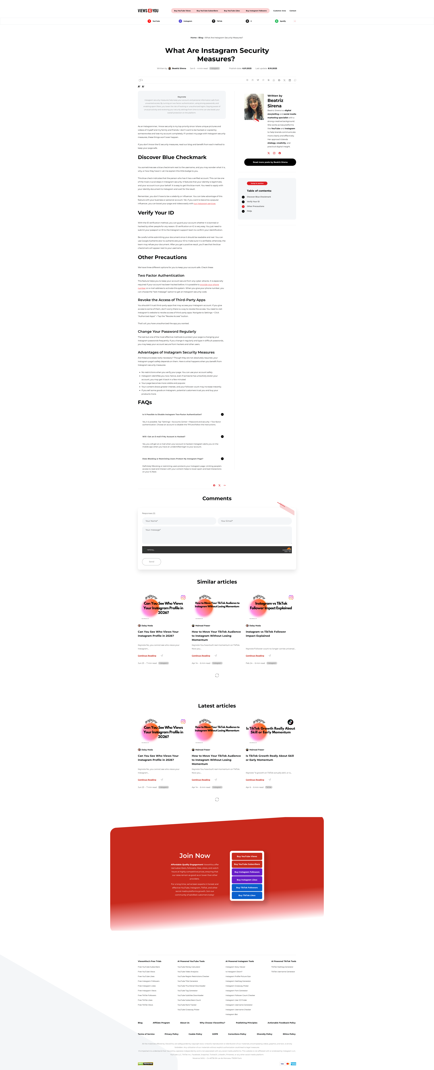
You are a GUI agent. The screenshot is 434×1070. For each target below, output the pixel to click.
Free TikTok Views (145, 1005)
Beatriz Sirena (275, 103)
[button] (294, 21)
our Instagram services (204, 203)
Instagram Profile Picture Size (238, 976)
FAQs (249, 211)
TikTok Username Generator (283, 972)
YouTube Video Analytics (188, 972)
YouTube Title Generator (188, 981)
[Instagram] (274, 153)
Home (194, 37)
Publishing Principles (246, 1023)
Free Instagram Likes (147, 986)
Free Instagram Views (147, 991)
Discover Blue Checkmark (259, 197)
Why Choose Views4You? (213, 1023)
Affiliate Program (161, 1023)
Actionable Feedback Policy (282, 1023)
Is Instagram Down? (234, 972)
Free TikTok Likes (145, 1000)
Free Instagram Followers (148, 981)
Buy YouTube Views (182, 11)
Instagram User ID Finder (236, 1000)
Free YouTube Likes (146, 976)
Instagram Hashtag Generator (238, 981)
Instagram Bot (232, 1014)
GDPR (215, 1034)
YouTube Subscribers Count (189, 1000)
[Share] (161, 655)
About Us (184, 1023)
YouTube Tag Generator (188, 991)
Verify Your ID (253, 201)
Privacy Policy (171, 1034)
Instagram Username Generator (239, 1005)
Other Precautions (256, 206)
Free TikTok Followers (147, 995)
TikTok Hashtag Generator (282, 967)
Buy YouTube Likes (232, 11)
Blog (200, 37)
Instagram (214, 68)
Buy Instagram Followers (256, 11)
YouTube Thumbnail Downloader (191, 986)
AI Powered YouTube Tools (191, 961)
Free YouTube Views (146, 972)
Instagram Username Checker (238, 1010)
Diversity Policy (265, 1034)
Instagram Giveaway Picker (237, 986)
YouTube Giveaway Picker (188, 1010)
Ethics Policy (289, 1034)
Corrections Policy (237, 1034)
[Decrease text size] (143, 86)
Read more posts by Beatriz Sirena (270, 162)
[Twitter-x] (269, 153)
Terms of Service (146, 1034)
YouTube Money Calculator (189, 967)
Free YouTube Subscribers (149, 967)
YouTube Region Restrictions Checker (193, 976)
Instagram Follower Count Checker (240, 995)
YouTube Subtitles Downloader (191, 995)
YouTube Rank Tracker (187, 1005)
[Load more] (217, 675)
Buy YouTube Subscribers (207, 11)
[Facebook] (280, 153)
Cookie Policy (195, 1034)
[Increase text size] (139, 86)
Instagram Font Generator (237, 991)
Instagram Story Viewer (235, 967)
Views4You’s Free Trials (149, 961)
